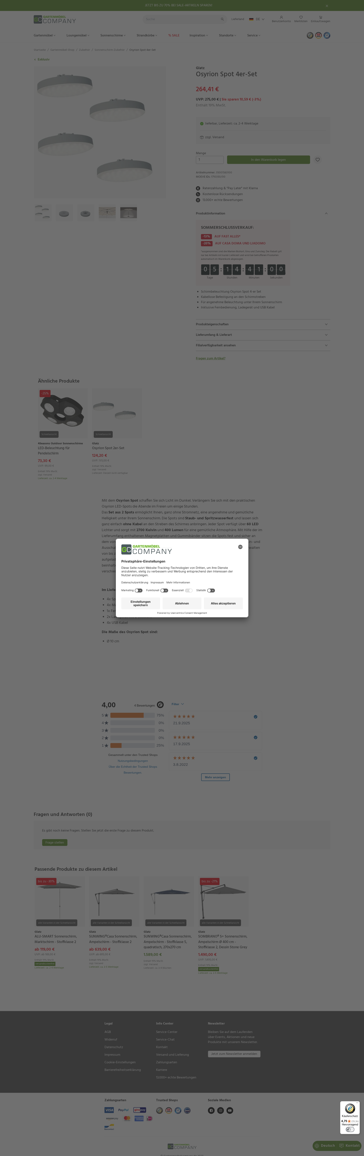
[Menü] (357, 1103)
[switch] (350, 1129)
